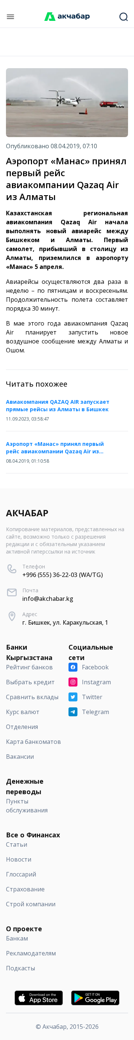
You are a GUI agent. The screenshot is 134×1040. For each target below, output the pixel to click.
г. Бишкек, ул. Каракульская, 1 (65, 622)
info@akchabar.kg (47, 598)
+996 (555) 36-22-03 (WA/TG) (62, 575)
